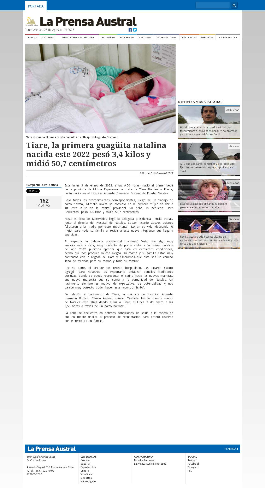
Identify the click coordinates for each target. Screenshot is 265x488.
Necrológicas (228, 37)
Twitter (192, 460)
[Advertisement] (99, 339)
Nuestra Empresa (144, 460)
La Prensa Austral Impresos (150, 463)
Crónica (32, 37)
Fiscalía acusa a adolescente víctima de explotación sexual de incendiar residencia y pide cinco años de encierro (209, 240)
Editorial (47, 37)
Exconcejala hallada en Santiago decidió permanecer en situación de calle (203, 205)
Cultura (85, 470)
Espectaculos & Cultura (77, 37)
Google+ (193, 467)
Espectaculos (88, 467)
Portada (35, 6)
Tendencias (189, 37)
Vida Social (126, 37)
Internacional (166, 37)
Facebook (193, 463)
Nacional (145, 37)
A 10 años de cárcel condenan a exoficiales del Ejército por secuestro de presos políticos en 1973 (207, 167)
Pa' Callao (108, 37)
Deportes (207, 37)
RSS (190, 470)
